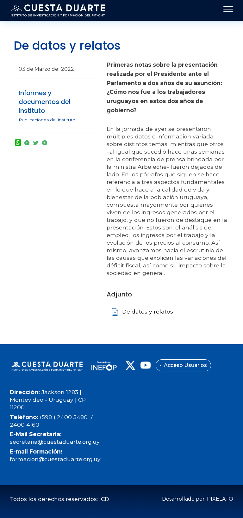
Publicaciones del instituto (47, 119)
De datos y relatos (147, 311)
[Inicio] (57, 10)
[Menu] (226, 10)
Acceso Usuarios (185, 365)
